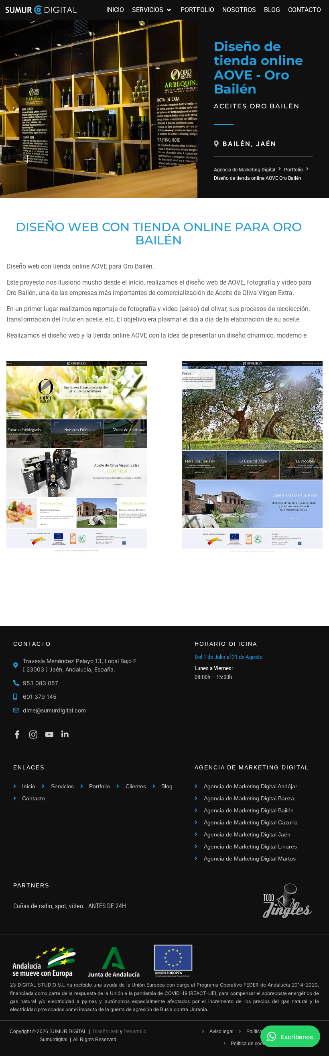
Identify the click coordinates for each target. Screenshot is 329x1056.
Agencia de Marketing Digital (244, 170)
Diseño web (106, 1031)
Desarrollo (135, 1031)
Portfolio (293, 170)
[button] (152, 10)
